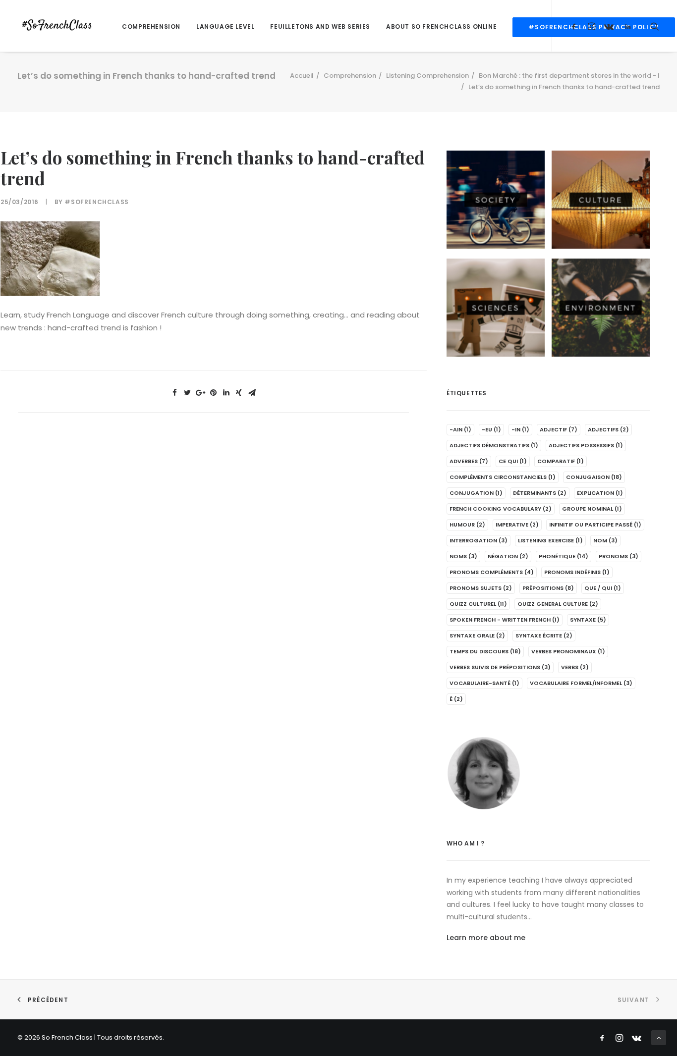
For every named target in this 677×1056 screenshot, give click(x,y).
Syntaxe (588, 620)
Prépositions (548, 588)
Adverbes (469, 461)
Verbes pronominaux (568, 651)
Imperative (517, 524)
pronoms (618, 556)
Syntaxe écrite (543, 635)
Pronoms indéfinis (577, 572)
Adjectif (558, 429)
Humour (467, 524)
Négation (508, 556)
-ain (460, 429)
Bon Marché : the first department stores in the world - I (569, 75)
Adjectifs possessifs (586, 445)
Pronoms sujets (481, 588)
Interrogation (479, 540)
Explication (600, 493)
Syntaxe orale (477, 635)
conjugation (476, 493)
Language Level (225, 26)
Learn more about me (486, 938)
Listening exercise (550, 540)
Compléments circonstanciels (503, 477)
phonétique (563, 556)
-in (520, 429)
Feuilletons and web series (320, 26)
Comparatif (560, 461)
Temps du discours (485, 651)
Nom (605, 540)
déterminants (539, 493)
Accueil (302, 75)
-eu (491, 429)
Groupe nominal (592, 509)
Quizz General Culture (557, 604)
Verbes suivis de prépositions (500, 667)
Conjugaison (594, 477)
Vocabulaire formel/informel (581, 683)
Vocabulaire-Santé (484, 683)
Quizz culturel (478, 604)
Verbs (575, 667)
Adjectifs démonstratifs (494, 445)
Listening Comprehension (427, 75)
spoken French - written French (505, 620)
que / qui (602, 588)
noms (463, 556)
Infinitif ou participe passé (595, 524)
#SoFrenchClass (96, 202)
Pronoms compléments (492, 572)
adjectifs (608, 429)
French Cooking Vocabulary (501, 509)
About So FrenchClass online (441, 26)
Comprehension (151, 26)
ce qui (513, 461)
